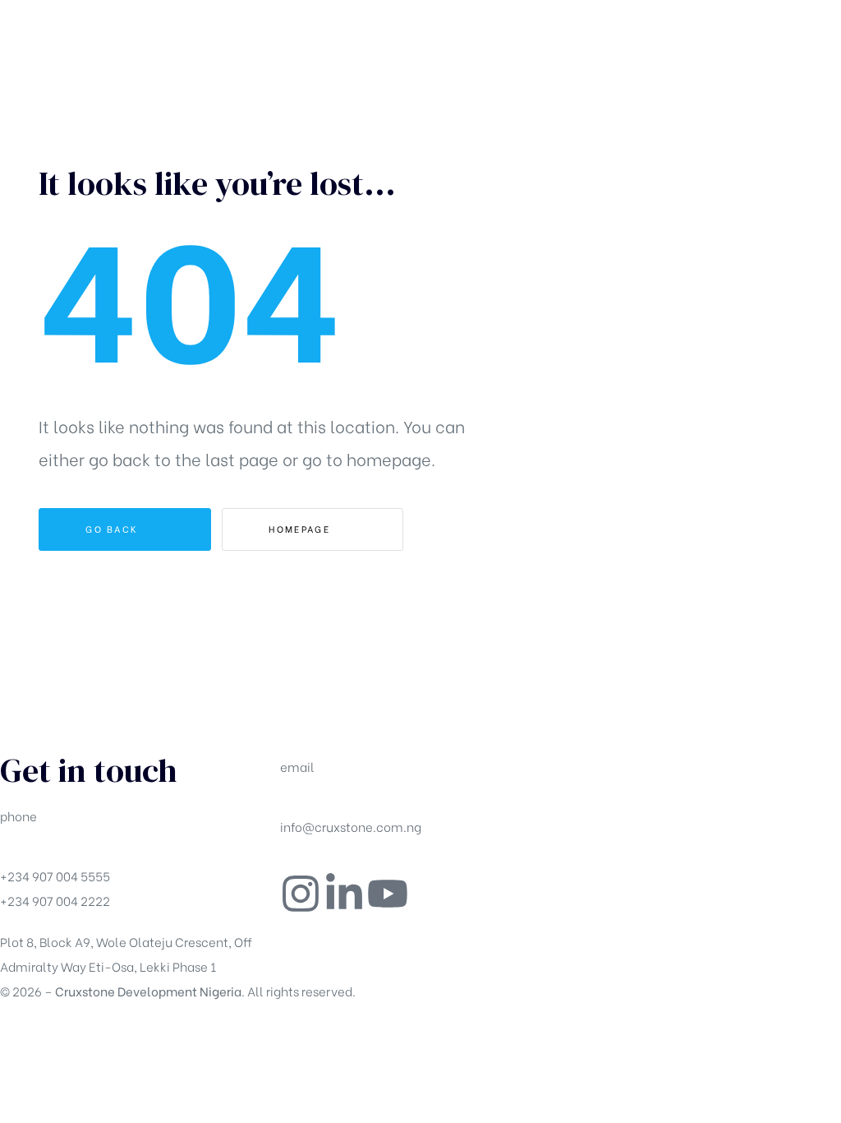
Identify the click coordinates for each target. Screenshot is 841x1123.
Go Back (113, 528)
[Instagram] (300, 893)
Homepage (301, 528)
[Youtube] (387, 893)
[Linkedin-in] (344, 893)
